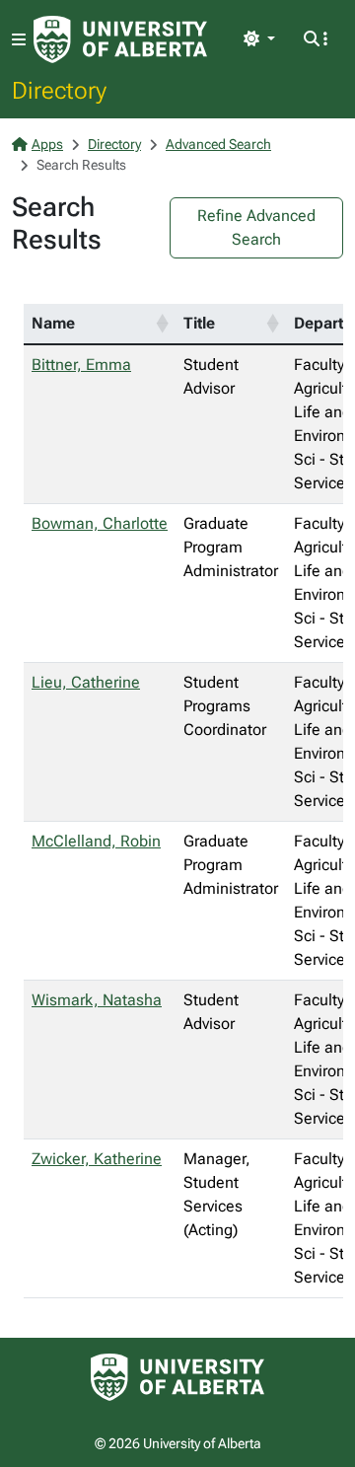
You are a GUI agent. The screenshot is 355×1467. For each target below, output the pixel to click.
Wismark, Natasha (97, 999)
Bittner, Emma (81, 364)
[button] (162, 323)
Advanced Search (218, 144)
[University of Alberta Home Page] (120, 39)
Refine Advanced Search (256, 227)
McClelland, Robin (96, 841)
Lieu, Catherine (86, 682)
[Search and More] (315, 39)
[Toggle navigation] (19, 40)
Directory (59, 90)
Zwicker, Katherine (97, 1158)
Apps (47, 144)
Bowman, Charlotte (100, 523)
